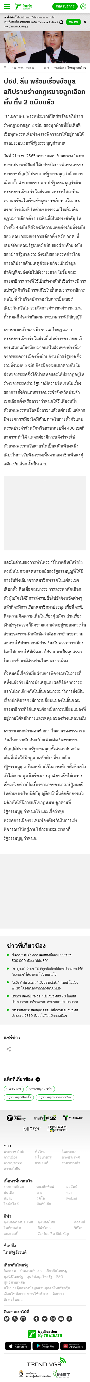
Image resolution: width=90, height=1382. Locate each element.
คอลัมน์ (69, 1187)
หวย (67, 1193)
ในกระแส (67, 1152)
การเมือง (61, 68)
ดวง (38, 1193)
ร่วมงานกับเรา (29, 1271)
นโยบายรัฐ (41, 1157)
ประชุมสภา (13, 1088)
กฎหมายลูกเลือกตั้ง (69, 1088)
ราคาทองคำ (69, 1163)
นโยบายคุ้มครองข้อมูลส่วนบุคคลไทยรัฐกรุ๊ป (33, 1282)
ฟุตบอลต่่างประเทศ (17, 1222)
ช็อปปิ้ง (9, 1246)
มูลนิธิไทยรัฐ (74, 1271)
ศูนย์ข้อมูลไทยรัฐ (15, 1277)
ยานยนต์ (40, 1163)
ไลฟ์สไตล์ (10, 1204)
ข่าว (49, 68)
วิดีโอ (39, 1198)
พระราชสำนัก (13, 1152)
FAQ (33, 1277)
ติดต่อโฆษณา (72, 1288)
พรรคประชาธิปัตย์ (57, 1096)
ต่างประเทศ (68, 1157)
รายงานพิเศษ (13, 1187)
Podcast (70, 1198)
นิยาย (8, 1198)
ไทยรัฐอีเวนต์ (14, 1252)
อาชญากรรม (13, 1163)
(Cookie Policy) (18, 26)
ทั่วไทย (39, 1152)
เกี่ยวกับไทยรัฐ (52, 1271)
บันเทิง (8, 1193)
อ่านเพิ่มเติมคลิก (39, 22)
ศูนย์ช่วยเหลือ (49, 1277)
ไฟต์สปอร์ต (11, 1228)
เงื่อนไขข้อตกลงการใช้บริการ (23, 1288)
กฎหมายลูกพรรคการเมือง (22, 1096)
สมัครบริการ (66, 6)
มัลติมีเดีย (41, 1204)
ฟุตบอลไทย (42, 1222)
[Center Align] (85, 22)
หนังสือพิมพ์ (43, 1187)
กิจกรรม (9, 1271)
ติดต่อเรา (52, 1288)
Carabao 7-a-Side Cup (52, 1234)
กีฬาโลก (40, 1228)
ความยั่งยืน (11, 1169)
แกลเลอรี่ (10, 1234)
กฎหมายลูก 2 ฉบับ (39, 1088)
